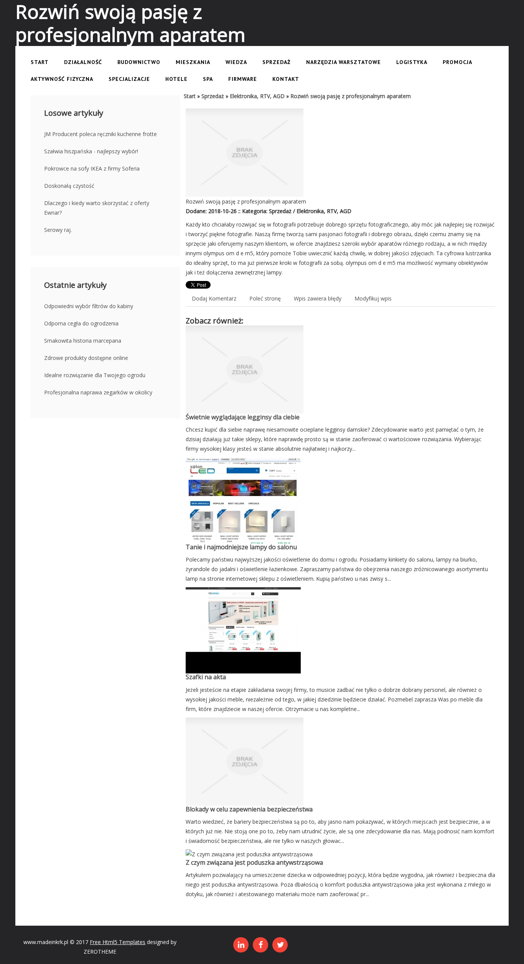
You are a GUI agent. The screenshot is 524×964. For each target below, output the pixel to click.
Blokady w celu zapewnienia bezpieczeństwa (249, 809)
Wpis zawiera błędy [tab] (317, 298)
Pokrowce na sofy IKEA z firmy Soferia (92, 168)
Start (190, 96)
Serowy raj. (58, 229)
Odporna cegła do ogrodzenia (81, 323)
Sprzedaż (212, 96)
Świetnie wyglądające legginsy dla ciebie (243, 417)
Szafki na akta (206, 677)
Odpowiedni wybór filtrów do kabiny (88, 306)
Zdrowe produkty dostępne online (86, 357)
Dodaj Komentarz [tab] (214, 298)
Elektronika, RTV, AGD (257, 96)
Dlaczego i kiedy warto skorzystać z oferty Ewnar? (96, 207)
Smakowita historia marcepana (82, 340)
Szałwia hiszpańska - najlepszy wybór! (91, 151)
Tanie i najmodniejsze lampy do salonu (241, 547)
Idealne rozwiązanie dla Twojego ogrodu (94, 375)
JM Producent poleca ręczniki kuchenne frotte (100, 134)
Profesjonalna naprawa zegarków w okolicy (98, 392)
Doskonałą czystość (69, 185)
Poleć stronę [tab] (265, 298)
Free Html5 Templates (117, 942)
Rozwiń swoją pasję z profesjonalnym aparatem (350, 96)
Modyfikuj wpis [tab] (373, 298)
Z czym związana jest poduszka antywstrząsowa (254, 862)
